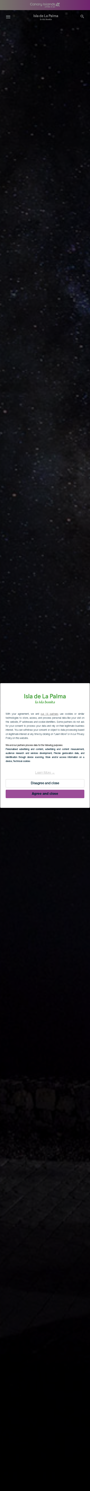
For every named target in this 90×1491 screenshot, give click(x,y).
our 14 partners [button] (49, 714)
